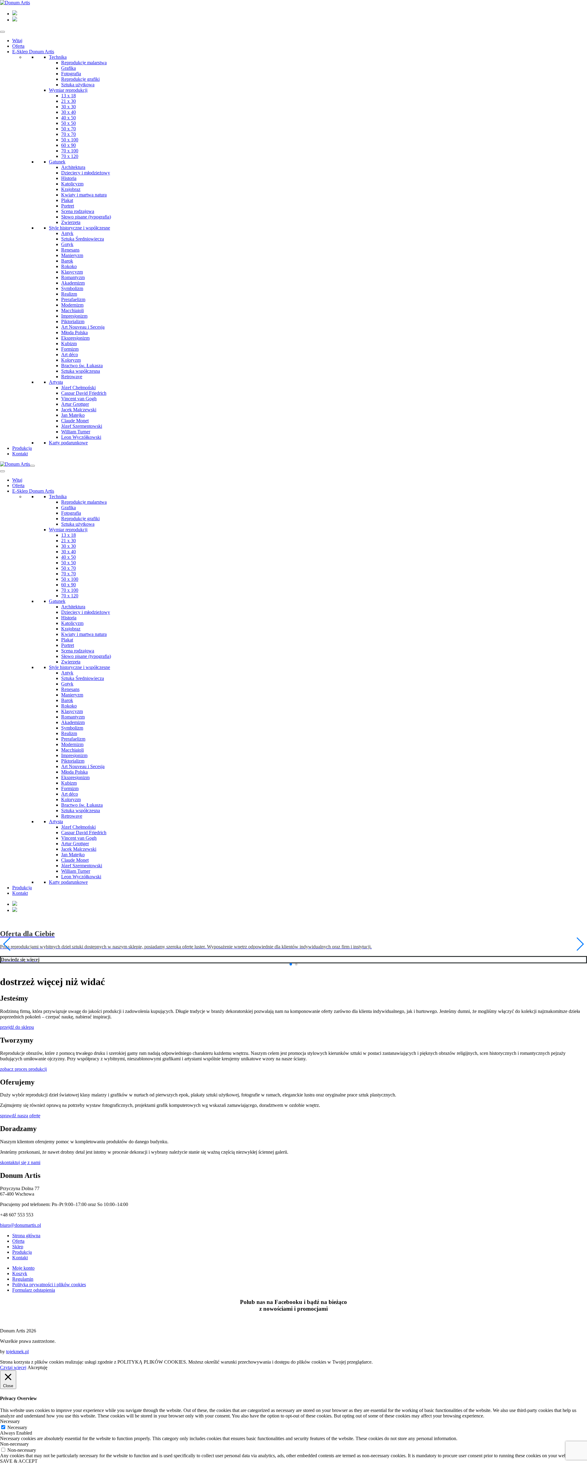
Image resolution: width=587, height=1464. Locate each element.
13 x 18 (68, 95)
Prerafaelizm (73, 299)
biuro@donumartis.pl (20, 1230)
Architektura (73, 167)
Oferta (18, 46)
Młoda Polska (74, 332)
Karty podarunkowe (68, 442)
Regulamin (22, 1284)
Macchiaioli (72, 310)
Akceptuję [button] (37, 1373)
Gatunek (57, 161)
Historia (68, 178)
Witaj (17, 40)
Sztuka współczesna (80, 371)
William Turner (75, 431)
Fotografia (71, 73)
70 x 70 (68, 134)
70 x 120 (69, 156)
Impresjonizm (74, 316)
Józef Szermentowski (81, 426)
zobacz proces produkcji (23, 1074)
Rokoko (69, 266)
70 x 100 (69, 150)
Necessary (17, 1433)
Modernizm (72, 305)
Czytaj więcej (13, 1373)
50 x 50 (68, 123)
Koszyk (19, 1279)
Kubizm (69, 343)
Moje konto (23, 1273)
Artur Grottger (75, 404)
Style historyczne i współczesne (79, 227)
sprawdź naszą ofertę (20, 1121)
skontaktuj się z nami (20, 1168)
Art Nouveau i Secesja (83, 327)
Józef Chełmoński (78, 387)
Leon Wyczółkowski (81, 437)
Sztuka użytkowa (77, 84)
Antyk (67, 233)
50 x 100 (69, 139)
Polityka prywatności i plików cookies (49, 1290)
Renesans (70, 249)
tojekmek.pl (17, 1357)
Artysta (56, 382)
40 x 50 (68, 117)
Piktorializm (72, 321)
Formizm (70, 349)
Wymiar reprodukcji (68, 90)
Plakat (67, 200)
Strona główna (26, 1241)
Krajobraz (70, 189)
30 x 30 (68, 106)
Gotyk (67, 244)
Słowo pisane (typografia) (86, 216)
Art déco (69, 354)
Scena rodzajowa (77, 211)
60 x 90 (68, 145)
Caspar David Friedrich (83, 393)
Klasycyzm (72, 271)
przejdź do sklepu (17, 1032)
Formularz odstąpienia (33, 1295)
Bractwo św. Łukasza (82, 365)
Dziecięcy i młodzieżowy (85, 172)
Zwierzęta (70, 222)
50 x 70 (68, 128)
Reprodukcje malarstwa (84, 62)
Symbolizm (72, 288)
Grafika (68, 68)
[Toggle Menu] (2, 32)
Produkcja (22, 448)
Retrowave (71, 376)
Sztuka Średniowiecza (82, 238)
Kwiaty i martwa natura (84, 194)
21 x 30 (68, 101)
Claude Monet (75, 420)
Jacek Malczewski (78, 409)
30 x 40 (68, 112)
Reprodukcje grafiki (80, 79)
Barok (67, 260)
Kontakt (20, 453)
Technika (58, 57)
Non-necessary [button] (14, 1449)
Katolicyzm (72, 183)
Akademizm (73, 283)
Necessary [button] (10, 1426)
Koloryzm (71, 360)
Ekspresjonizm (75, 338)
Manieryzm (72, 255)
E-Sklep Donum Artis (33, 51)
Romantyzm (73, 277)
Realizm (69, 294)
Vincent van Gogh (79, 398)
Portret (67, 205)
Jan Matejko (73, 415)
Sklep (17, 1252)
